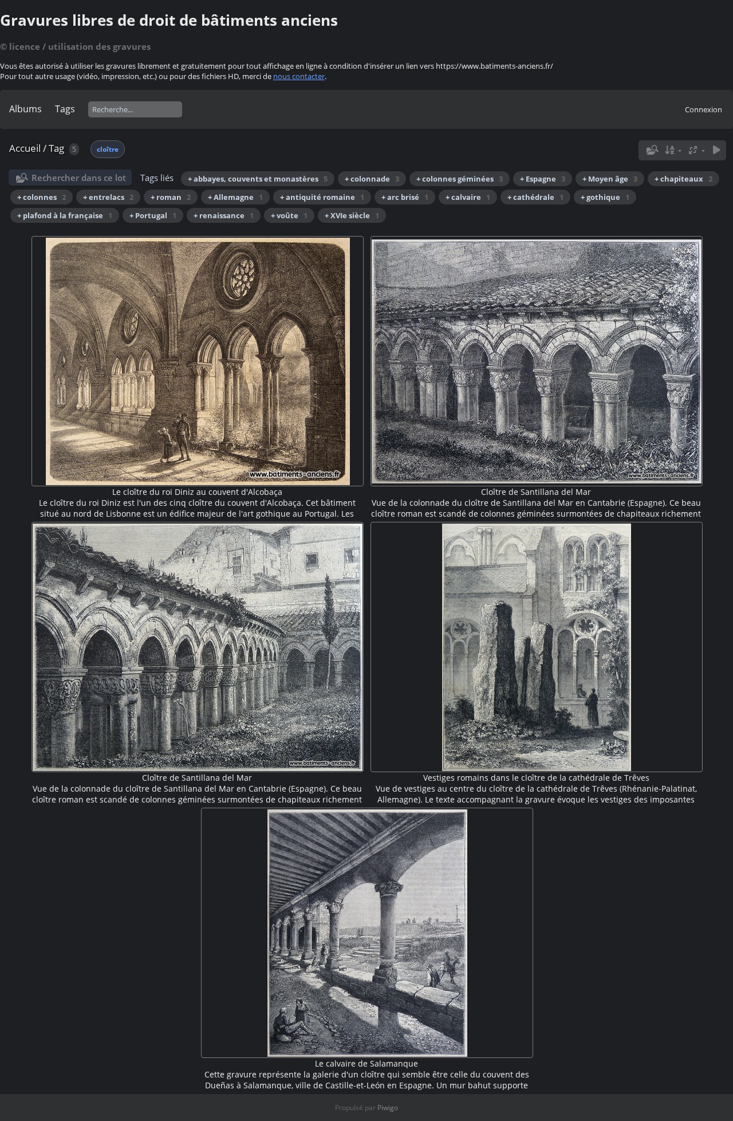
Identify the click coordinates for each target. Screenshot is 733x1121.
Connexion (703, 109)
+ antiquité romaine (322, 197)
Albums (25, 109)
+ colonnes (41, 197)
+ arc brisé (404, 197)
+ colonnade (372, 179)
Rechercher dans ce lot (78, 177)
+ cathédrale (535, 197)
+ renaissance (224, 215)
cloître (108, 149)
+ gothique (605, 197)
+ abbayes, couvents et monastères (258, 179)
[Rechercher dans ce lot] (651, 150)
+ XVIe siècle (352, 215)
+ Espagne (542, 179)
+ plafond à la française (64, 215)
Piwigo (387, 1107)
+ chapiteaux (683, 179)
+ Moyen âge (609, 179)
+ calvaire (468, 197)
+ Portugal (152, 215)
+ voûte (289, 215)
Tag (56, 148)
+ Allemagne (235, 197)
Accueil (25, 148)
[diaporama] (716, 150)
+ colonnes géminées (459, 179)
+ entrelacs (108, 197)
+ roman (171, 197)
